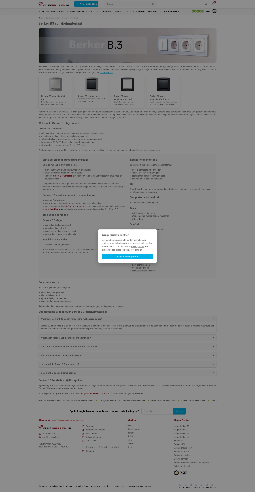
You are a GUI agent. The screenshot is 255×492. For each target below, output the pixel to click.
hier (140, 250)
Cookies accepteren (127, 256)
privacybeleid (137, 246)
